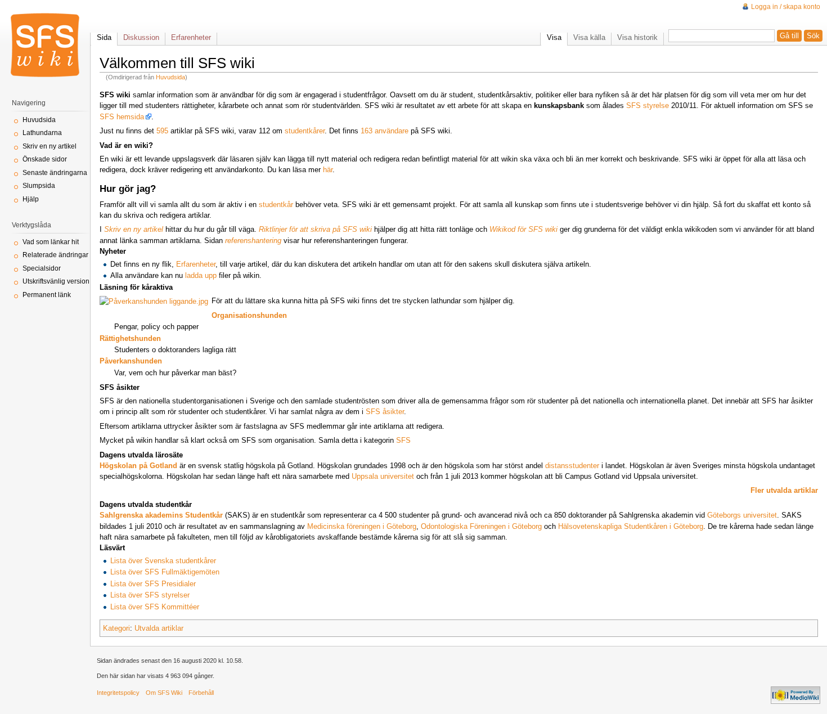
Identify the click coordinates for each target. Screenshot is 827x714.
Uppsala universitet (383, 476)
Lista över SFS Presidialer (153, 584)
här (327, 169)
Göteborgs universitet (742, 515)
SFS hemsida (122, 117)
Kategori (116, 628)
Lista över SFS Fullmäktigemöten (164, 572)
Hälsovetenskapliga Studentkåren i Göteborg (630, 526)
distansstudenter (572, 465)
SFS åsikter (385, 411)
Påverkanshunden (131, 361)
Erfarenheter (195, 264)
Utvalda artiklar (158, 628)
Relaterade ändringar (55, 255)
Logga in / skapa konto (785, 7)
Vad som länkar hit (51, 242)
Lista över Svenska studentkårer (163, 560)
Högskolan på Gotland (138, 465)
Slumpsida (39, 185)
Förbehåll (201, 692)
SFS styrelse (647, 105)
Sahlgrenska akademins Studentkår (161, 515)
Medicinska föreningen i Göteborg (361, 526)
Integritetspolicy (118, 692)
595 (162, 131)
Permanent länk (47, 294)
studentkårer (305, 131)
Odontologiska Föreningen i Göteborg (481, 526)
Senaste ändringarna (55, 172)
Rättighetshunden (130, 338)
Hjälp (31, 199)
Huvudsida (170, 77)
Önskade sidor (45, 159)
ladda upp (201, 275)
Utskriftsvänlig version (56, 281)
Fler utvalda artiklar (784, 490)
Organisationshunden (249, 315)
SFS (403, 440)
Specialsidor (42, 268)
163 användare (384, 131)
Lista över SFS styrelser (150, 595)
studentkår (276, 204)
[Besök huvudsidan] (45, 45)
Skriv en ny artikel (50, 146)
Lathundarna (42, 132)
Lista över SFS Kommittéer (154, 607)
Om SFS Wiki (164, 692)
